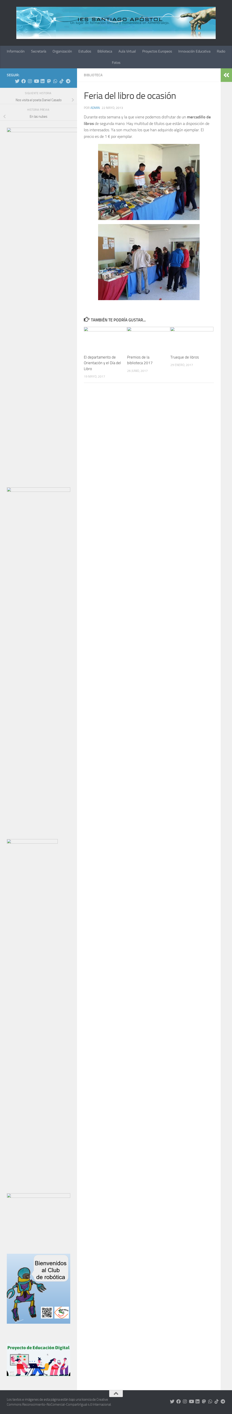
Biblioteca (104, 51)
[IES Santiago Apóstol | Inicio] (116, 23)
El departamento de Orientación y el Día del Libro (102, 363)
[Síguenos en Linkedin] (42, 81)
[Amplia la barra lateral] (226, 75)
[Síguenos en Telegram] (68, 81)
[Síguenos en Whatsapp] (55, 81)
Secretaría (38, 51)
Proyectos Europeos (157, 51)
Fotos (116, 62)
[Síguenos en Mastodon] (49, 81)
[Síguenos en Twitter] (17, 81)
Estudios (84, 51)
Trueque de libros (184, 357)
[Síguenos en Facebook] (23, 81)
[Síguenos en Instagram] (30, 81)
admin (95, 108)
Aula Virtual (127, 51)
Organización (62, 51)
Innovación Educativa (194, 51)
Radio (221, 51)
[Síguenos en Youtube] (36, 81)
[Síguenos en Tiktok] (61, 81)
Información (16, 51)
